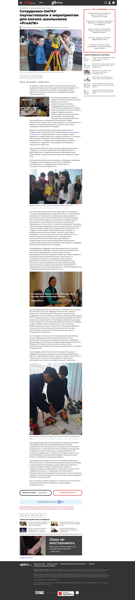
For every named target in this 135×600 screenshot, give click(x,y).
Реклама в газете (52, 564)
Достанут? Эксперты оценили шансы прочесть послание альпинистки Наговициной (103, 65)
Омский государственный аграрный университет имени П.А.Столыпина (42, 72)
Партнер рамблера (50, 592)
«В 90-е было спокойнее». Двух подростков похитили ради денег (102, 77)
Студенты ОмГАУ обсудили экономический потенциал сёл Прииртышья (69, 530)
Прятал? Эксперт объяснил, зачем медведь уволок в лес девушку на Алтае (102, 91)
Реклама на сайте (39, 564)
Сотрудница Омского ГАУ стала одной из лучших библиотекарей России (53, 295)
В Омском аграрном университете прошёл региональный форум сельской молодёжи (38, 523)
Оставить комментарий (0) (67, 492)
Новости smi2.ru (26, 558)
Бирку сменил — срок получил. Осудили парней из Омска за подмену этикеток (99, 30)
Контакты (92, 564)
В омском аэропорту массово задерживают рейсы (99, 38)
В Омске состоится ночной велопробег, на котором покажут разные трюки (99, 46)
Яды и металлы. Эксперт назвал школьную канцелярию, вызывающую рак (102, 72)
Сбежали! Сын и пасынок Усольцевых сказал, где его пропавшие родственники (103, 59)
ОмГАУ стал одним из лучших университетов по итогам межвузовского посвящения (37, 530)
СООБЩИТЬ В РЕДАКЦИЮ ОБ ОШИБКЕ (44, 566)
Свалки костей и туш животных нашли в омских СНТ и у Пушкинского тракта (99, 14)
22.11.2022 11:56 (24, 8)
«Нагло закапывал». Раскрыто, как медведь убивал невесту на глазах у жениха (103, 85)
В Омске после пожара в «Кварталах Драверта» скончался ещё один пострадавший (99, 22)
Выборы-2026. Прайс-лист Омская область (73, 564)
